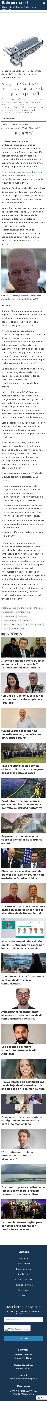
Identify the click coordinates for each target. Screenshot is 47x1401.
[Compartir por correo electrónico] (27, 132)
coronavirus (9, 608)
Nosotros (6, 10)
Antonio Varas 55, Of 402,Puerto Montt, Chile (23, 1392)
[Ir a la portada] (20, 3)
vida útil (22, 624)
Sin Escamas (30, 7)
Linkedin (23, 1295)
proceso (22, 616)
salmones (8, 612)
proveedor (8, 616)
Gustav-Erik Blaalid (23, 1358)
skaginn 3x (25, 608)
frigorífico (9, 624)
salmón (38, 608)
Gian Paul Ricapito (23, 1368)
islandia (26, 620)
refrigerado (23, 612)
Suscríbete (23, 1338)
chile (5, 628)
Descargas (23, 1290)
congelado (36, 624)
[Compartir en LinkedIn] (23, 132)
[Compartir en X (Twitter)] (19, 132)
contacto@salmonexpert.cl (23, 1378)
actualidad (17, 628)
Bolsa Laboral (8, 7)
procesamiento (11, 620)
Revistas (19, 7)
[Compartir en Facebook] (15, 132)
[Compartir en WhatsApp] (31, 132)
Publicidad (23, 1274)
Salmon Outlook (23, 1280)
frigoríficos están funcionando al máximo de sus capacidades (22, 175)
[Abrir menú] (44, 3)
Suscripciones (23, 1269)
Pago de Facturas (23, 1285)
